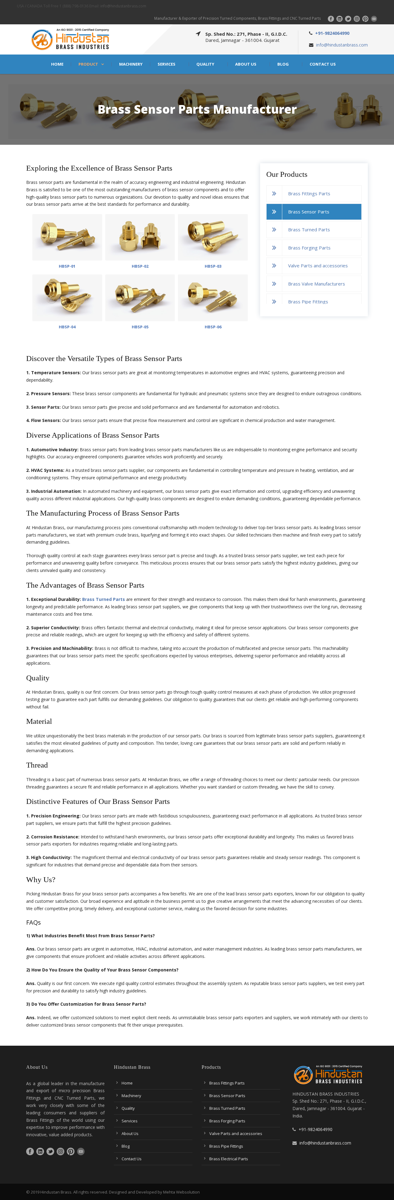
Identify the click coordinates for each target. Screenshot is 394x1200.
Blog (283, 64)
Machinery (131, 64)
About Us (245, 64)
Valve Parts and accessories (318, 265)
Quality (205, 64)
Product (88, 64)
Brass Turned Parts (309, 229)
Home (57, 64)
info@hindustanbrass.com (123, 6)
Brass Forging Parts (309, 248)
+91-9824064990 (332, 33)
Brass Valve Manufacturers (316, 284)
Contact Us (323, 64)
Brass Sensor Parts (308, 212)
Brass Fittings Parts (309, 193)
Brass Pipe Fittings (308, 301)
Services (166, 64)
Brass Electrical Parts (228, 1158)
